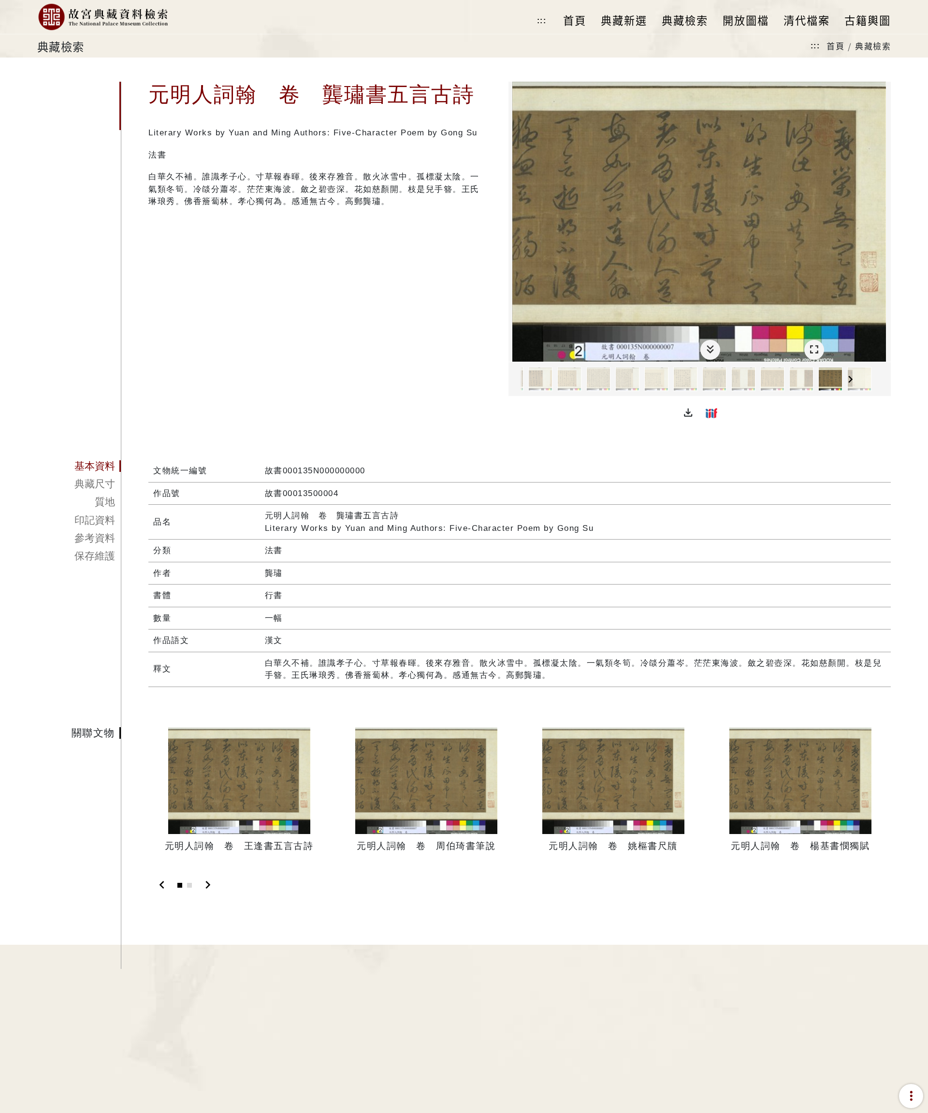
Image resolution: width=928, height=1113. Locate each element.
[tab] (79, 466)
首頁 (835, 46)
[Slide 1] (179, 885)
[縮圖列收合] (710, 350)
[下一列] (883, 379)
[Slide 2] (189, 885)
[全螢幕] (814, 350)
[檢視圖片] (540, 379)
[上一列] (515, 379)
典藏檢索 (873, 46)
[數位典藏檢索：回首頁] (102, 16)
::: (542, 20)
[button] (688, 413)
